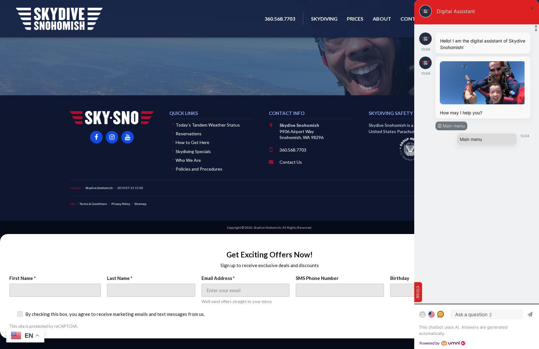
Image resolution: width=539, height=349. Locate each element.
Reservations (189, 133)
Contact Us (290, 162)
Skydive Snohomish (59, 18)
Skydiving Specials (193, 151)
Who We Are (188, 160)
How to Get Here (192, 142)
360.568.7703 (292, 149)
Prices (355, 19)
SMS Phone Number (317, 278)
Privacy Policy (120, 204)
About (382, 19)
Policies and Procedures (199, 169)
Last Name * (120, 278)
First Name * (22, 278)
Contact (413, 19)
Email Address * (218, 278)
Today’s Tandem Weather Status (208, 124)
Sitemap (140, 204)
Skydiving (324, 19)
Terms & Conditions (93, 204)
